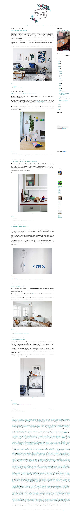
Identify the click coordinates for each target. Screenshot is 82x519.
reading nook (23, 481)
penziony (33, 474)
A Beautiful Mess (20, 419)
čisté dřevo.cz (56, 432)
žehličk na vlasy (43, 505)
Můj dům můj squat (20, 467)
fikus (51, 442)
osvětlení (56, 471)
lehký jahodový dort (61, 459)
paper (43, 472)
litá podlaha (21, 461)
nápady (67, 467)
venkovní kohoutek (54, 499)
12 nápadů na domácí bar (18, 339)
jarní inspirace (33, 453)
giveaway (49, 444)
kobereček (59, 455)
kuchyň (13, 458)
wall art (34, 501)
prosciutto (22, 479)
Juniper (61, 453)
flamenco (17, 443)
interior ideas (42, 452)
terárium (43, 492)
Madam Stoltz (14, 462)
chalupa (69, 448)
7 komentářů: (14, 278)
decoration (37, 435)
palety (24, 472)
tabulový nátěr (14, 492)
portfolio (51, 25)
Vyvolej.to (23, 501)
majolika (24, 462)
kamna (26, 454)
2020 (59, 63)
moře (38, 466)
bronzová (65, 427)
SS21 (52, 487)
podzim (61, 475)
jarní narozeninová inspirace (41, 453)
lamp (27, 459)
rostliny (67, 482)
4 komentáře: (14, 218)
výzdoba (27, 501)
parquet (54, 473)
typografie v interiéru (27, 495)
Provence (40, 479)
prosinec (26, 479)
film (53, 442)
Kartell (32, 454)
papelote (40, 472)
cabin (65, 428)
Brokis (53, 427)
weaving (60, 501)
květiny (21, 87)
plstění (40, 475)
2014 (59, 106)
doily (39, 438)
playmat (14, 475)
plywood (46, 475)
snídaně (53, 486)
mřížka (15, 467)
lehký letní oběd (67, 459)
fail (32, 155)
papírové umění (29, 473)
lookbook (36, 461)
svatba (47, 25)
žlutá (58, 505)
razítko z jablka (18, 481)
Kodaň (68, 455)
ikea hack (67, 449)
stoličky (30, 488)
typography (33, 495)
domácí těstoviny (59, 438)
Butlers (44, 428)
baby (53, 421)
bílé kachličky (60, 425)
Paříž (65, 473)
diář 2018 (68, 436)
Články (15, 87)
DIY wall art (28, 438)
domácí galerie (48, 438)
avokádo (36, 421)
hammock (51, 445)
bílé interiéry (54, 425)
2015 (59, 104)
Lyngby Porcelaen (58, 461)
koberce (52, 455)
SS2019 (49, 487)
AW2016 (39, 421)
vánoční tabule (36, 498)
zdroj (32, 81)
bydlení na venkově (53, 428)
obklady (38, 469)
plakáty (68, 474)
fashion (19, 442)
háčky (48, 445)
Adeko (39, 419)
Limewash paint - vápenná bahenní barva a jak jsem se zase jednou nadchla (60, 204)
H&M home (34, 445)
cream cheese (42, 431)
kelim (60, 454)
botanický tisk (20, 427)
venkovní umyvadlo (61, 499)
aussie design (21, 421)
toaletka (57, 493)
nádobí (45, 467)
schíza (66, 485)
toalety (65, 493)
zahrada (67, 502)
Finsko (68, 442)
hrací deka (41, 448)
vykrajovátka (51, 500)
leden (56, 459)
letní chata (26, 460)
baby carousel (57, 421)
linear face (65, 460)
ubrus (41, 495)
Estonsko (32, 441)
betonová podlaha (33, 425)
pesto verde (43, 474)
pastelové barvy (14, 474)
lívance (25, 461)
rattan (68, 480)
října (60, 75)
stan (54, 487)
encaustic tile (28, 441)
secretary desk (30, 485)
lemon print (15, 460)
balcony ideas (67, 421)
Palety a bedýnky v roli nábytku (60, 216)
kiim (66, 454)
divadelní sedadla (33, 437)
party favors (61, 473)
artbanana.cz (65, 420)
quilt (34, 480)
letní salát (36, 460)
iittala (58, 449)
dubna (60, 85)
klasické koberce (31, 455)
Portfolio (43, 155)
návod (20, 468)
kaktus (23, 454)
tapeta (21, 492)
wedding (63, 501)
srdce (36, 487)
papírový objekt (35, 473)
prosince (60, 71)
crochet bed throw (47, 431)
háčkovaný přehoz (43, 445)
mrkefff (59, 466)
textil (52, 492)
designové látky (40, 436)
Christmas (35, 449)
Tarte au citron (33, 492)
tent (40, 492)
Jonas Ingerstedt (56, 453)
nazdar (34, 468)
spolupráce (14, 487)
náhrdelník (49, 467)
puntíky (31, 480)
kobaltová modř (47, 455)
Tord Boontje (27, 494)
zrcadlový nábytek (19, 505)
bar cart (15, 404)
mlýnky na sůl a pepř (66, 465)
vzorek (30, 501)
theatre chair (64, 492)
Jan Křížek (25, 453)
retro (17, 482)
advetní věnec (34, 420)
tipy (26, 493)
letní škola (40, 460)
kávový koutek (52, 454)
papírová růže (18, 473)
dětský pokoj (58, 436)
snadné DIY (44, 486)
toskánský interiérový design (38, 494)
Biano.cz (49, 425)
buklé (30, 428)
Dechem (41, 435)
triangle (54, 494)
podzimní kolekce (66, 475)
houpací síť (14, 448)
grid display (20, 445)
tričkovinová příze (59, 494)
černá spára (32, 432)
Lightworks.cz (49, 460)
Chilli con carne (26, 449)
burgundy (40, 428)
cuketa (52, 431)
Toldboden (17, 494)
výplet (58, 500)
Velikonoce (14, 499)
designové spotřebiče (46, 436)
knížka (43, 455)
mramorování (55, 466)
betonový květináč (44, 425)
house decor (19, 448)
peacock (20, 474)
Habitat (38, 445)
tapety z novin (28, 492)
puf (21, 480)
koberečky (63, 455)
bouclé (30, 427)
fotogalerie (47, 443)
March (52, 462)
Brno (50, 427)
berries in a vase (24, 425)
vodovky (37, 500)
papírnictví (13, 473)
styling (55, 488)
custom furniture (61, 431)
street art (40, 488)
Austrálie (27, 421)
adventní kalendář (15, 420)
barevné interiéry (57, 422)
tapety (24, 492)
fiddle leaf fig (47, 442)
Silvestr (69, 485)
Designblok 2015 (34, 436)
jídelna (49, 453)
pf (52, 474)
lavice (53, 459)
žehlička (47, 505)
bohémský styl (38, 426)
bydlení (47, 428)
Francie (68, 443)
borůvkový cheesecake (60, 426)
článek (61, 432)
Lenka (21, 460)
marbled (44, 462)
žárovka (24, 505)
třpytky (18, 495)
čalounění (15, 155)
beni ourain (19, 425)
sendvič (48, 485)
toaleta (53, 493)
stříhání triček (48, 488)
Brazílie (35, 427)
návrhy (27, 468)
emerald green (18, 441)
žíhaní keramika (54, 505)
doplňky (64, 438)
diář (65, 436)
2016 (59, 70)
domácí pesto (54, 438)
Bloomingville (65, 425)
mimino (37, 465)
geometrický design (30, 444)
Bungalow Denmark (35, 428)
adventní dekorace (66, 419)
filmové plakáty (58, 442)
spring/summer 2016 (26, 487)
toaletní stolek (61, 493)
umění (59, 495)
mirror (48, 465)
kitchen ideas (28, 220)
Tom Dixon (22, 494)
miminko (33, 465)
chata (14, 449)
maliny (34, 462)
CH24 (55, 448)
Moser (47, 466)
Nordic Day (19, 469)
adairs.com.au (35, 419)
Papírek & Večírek (66, 472)
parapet (45, 473)
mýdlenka (25, 467)
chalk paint (58, 448)
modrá (13, 466)
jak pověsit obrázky (20, 453)
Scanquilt (17, 485)
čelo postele (19, 432)
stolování (36, 488)
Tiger (16, 493)
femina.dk (32, 442)
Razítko (13, 481)
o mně (56, 25)
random (57, 480)
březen (27, 428)
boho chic (43, 426)
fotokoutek (55, 443)
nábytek (36, 467)
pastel (68, 473)
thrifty (68, 492)
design (20, 436)
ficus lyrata (42, 442)
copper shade (30, 431)
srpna (60, 78)
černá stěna (36, 432)
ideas (24, 404)
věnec (41, 499)
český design (51, 432)
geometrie (36, 444)
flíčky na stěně (30, 443)
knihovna (36, 455)
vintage (14, 500)
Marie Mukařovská (63, 462)
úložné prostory (55, 495)
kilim (14, 455)
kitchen (22, 455)
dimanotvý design (15, 437)
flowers (41, 443)
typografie (21, 495)
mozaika (50, 466)
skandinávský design (16, 486)
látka (45, 459)
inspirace (31, 25)
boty (26, 427)
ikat (60, 449)
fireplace (13, 443)
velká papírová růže (33, 499)
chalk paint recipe (64, 448)
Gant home (24, 444)
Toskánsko (31, 494)
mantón (37, 462)
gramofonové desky (15, 445)
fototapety (63, 443)
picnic (55, 474)
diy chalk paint (48, 437)
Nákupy (53, 467)
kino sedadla (17, 455)
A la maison (25, 419)
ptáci (19, 480)
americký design (40, 420)
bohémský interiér (32, 426)
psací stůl (16, 480)
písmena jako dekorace (63, 474)
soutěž (67, 486)
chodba (31, 449)
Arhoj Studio (56, 420)
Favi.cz (22, 442)
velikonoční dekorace (20, 499)
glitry (68, 444)
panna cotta (27, 472)
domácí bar (21, 404)
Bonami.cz (48, 426)
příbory (61, 479)
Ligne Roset (54, 460)
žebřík (39, 505)
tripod (68, 494)
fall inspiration (58, 441)
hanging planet (60, 445)
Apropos (52, 420)
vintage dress (19, 500)
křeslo (41, 155)
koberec (56, 455)
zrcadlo (14, 505)
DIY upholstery (28, 155)
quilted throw (38, 480)
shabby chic (55, 485)
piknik (58, 474)
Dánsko (19, 435)
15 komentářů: (14, 86)
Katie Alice (40, 454)
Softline (64, 486)
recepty (42, 25)
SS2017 (46, 487)
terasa (46, 492)
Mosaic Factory (43, 466)
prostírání (30, 479)
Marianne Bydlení (56, 462)
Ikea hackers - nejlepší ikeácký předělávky (59, 191)
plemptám (27, 475)
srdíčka (39, 487)
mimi (29, 465)
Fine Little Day (63, 442)
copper (26, 431)
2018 (59, 66)
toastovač (68, 493)
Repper (68, 481)
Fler (25, 443)
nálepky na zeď (59, 467)
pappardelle (41, 473)
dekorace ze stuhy (55, 435)
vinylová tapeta (24, 500)
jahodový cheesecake (62, 452)
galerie (20, 444)
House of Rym (30, 448)
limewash (61, 460)
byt (14, 333)
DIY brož (43, 437)
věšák (66, 499)
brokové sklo (57, 427)
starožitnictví (58, 487)
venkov (44, 499)
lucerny (47, 461)
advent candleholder (59, 419)
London (28, 461)
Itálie (46, 452)
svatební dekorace (23, 489)
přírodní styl (65, 479)
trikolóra (64, 494)
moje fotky (16, 466)
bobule (16, 426)
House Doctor (24, 448)
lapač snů (37, 459)
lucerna (44, 461)
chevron (22, 449)
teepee (37, 492)
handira (55, 445)
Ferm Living (38, 442)
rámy (53, 480)
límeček (58, 460)
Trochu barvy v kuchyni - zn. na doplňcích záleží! (24, 161)
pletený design (36, 475)
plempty (31, 475)
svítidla (19, 491)
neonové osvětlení (50, 468)
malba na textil (29, 462)
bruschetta (23, 428)
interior (31, 452)
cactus (68, 428)
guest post (25, 445)
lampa (30, 459)
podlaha (53, 475)
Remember (46, 481)
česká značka (41, 432)
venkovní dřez (48, 499)
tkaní (45, 493)
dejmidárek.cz (45, 435)
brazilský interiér (40, 427)
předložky (43, 479)
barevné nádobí (16, 220)
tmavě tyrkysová (49, 493)
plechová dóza (23, 475)
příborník (57, 479)
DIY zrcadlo (33, 438)
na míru (32, 467)
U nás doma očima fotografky (63, 30)
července (60, 80)
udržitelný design (45, 495)
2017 (59, 68)
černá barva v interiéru (25, 432)
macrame (63, 461)
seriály (51, 485)
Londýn (32, 461)
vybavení (40, 500)
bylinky (58, 428)
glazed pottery (64, 444)
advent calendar (53, 419)
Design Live (24, 436)
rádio (42, 480)
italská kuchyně (50, 452)
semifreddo (38, 485)
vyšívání (19, 501)
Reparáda (61, 481)
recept (32, 481)
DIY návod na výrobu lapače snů (20, 226)
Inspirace (18, 87)
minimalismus (41, 465)
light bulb (44, 460)
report (64, 481)
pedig (23, 474)
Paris (48, 473)
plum (43, 475)
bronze (62, 427)
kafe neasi (64, 453)
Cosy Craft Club (35, 431)
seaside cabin (21, 485)
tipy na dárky (30, 493)
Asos (69, 420)
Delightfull (68, 435)
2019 (59, 65)
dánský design (23, 435)
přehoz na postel (49, 479)
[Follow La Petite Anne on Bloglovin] (62, 152)
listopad (17, 461)
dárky (29, 435)
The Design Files (58, 492)
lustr (53, 461)
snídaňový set (57, 486)
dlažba (37, 438)
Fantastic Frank (35, 293)
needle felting (41, 468)
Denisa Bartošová (15, 436)
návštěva (31, 468)
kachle (68, 453)
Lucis (50, 461)
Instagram (13, 452)
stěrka (16, 488)
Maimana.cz (20, 462)
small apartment (39, 486)
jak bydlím (14, 453)
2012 (59, 109)
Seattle (25, 485)
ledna (60, 90)
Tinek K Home (20, 493)
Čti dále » (13, 83)
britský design (46, 427)
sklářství (23, 486)
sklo (32, 486)
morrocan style (34, 466)
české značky (46, 432)
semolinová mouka (43, 485)
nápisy (13, 468)
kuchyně (31, 220)
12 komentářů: (14, 153)
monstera (24, 87)
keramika (63, 454)
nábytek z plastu (41, 467)
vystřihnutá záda (14, 501)
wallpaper (45, 501)
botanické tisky (14, 427)
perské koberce (38, 474)
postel (17, 478)
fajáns (46, 441)
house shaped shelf (35, 448)
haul (69, 445)
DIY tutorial (17, 438)
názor (37, 468)
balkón (27, 422)
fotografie (51, 443)
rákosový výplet (49, 480)
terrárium (49, 492)
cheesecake (17, 449)
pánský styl (32, 472)
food (43, 443)
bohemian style (26, 426)
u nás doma (37, 495)
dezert (62, 436)
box (32, 427)
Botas (24, 427)
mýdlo (29, 467)
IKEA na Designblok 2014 (41, 101)
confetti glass (17, 431)
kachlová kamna (18, 454)
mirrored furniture (52, 465)
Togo (14, 494)
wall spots (41, 501)
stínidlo (19, 488)
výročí (61, 500)
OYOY (16, 472)
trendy (51, 494)
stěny (13, 488)
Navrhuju (23, 468)
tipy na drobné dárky (36, 493)
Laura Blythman (49, 459)
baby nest (62, 421)
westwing (67, 501)
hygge (52, 448)
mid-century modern (20, 465)
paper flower (47, 472)
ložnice (40, 461)
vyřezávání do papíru (66, 500)
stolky (30, 404)
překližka (53, 479)
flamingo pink (22, 443)
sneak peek (48, 486)
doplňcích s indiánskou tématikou (29, 229)
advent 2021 (47, 419)
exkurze (36, 441)
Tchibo (13, 493)
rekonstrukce (42, 481)
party (57, 473)
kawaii (56, 454)
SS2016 (42, 487)
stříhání (44, 488)
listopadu (60, 73)
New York (59, 468)
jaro (46, 453)
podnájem (57, 475)
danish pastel (15, 435)
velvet (38, 499)
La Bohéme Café (19, 459)
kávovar (48, 454)
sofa (60, 486)
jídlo (52, 453)
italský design (55, 452)
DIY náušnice (58, 437)
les (23, 460)
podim (49, 475)
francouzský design (15, 444)
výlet (55, 500)
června (60, 81)
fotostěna (60, 443)
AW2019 (43, 421)
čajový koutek (67, 431)
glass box (59, 444)
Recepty (36, 481)
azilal (46, 421)
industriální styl (52, 450)
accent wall (30, 419)
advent (43, 419)
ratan (59, 480)
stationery (67, 487)
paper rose (52, 472)
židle (50, 505)
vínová (69, 499)
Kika (69, 454)
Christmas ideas (40, 449)
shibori (63, 485)
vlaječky (33, 500)
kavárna (44, 454)
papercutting (56, 472)
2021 (59, 61)
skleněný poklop (28, 486)
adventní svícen (22, 420)
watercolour (56, 501)
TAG (18, 492)
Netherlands (55, 468)
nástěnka (16, 468)
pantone (36, 472)
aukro (17, 421)
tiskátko (41, 493)
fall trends (67, 441)
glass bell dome (54, 444)
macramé (67, 461)
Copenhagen (21, 431)
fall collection (52, 441)
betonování (38, 425)
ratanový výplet (64, 480)
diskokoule (28, 437)
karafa (29, 454)
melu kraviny (14, 465)
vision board (29, 500)
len (18, 460)
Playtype (18, 475)
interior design (36, 452)
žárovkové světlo (28, 505)
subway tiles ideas (60, 488)
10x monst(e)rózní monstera (19, 30)
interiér (28, 333)
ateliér (14, 421)
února (60, 88)
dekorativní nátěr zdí (63, 435)
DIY (21, 155)
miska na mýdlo (59, 465)
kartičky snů (35, 454)
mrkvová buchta (63, 466)
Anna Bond (45, 420)
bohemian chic (20, 426)
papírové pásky (24, 473)
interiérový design (25, 452)
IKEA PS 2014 (37, 155)
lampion (34, 459)
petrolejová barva (48, 474)
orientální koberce (40, 471)
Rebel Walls (28, 481)
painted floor (20, 472)
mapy (41, 462)
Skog (34, 486)
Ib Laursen (50, 449)
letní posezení (32, 460)
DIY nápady (53, 437)
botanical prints (66, 426)
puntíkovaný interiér (26, 480)
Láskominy (41, 459)
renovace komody (55, 481)
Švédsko (50, 491)
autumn (32, 421)
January (29, 453)
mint (45, 465)
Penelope (29, 474)
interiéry (26, 25)
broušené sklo (19, 428)
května (60, 83)
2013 (59, 107)
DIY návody (37, 25)
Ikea (33, 155)
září (59, 76)
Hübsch (45, 448)
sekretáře (34, 485)
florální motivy (35, 443)
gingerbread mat (41, 444)
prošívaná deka (35, 479)
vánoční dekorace (24, 498)
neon (45, 468)
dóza (68, 438)
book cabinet (53, 426)
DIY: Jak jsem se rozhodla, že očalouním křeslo (23, 94)
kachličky (13, 454)
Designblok (29, 436)
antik (49, 420)
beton (29, 425)
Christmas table (45, 449)
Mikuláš (26, 465)
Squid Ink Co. (32, 487)
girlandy (46, 444)
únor (62, 495)
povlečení (34, 478)
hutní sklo (48, 448)
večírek (59, 498)
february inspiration (27, 442)
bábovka (50, 421)
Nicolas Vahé (64, 468)
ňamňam (63, 467)
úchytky (50, 495)
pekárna (26, 474)
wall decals (37, 501)
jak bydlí (67, 452)
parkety (51, 473)
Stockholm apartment (24, 488)
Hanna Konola (65, 445)
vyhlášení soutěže (45, 500)
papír (60, 472)
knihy (40, 455)
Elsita (14, 441)
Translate (64, 128)
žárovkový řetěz (34, 505)
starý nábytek (63, 487)
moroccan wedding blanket (27, 466)
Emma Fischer (23, 441)
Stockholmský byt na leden (18, 286)
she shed (59, 485)
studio (52, 488)
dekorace (49, 435)
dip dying (21, 437)
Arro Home (61, 420)
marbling (48, 462)
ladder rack (24, 459)
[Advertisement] (63, 160)
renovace (50, 481)
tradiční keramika (46, 494)
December (32, 435)
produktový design (17, 479)
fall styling (63, 441)
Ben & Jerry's (14, 425)
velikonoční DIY (26, 499)
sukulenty (65, 488)
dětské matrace (53, 436)
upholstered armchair (48, 155)
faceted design (40, 441)
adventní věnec (28, 420)
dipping (25, 437)
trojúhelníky (14, 495)
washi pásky (50, 501)
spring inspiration (19, 487)
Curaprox (56, 431)
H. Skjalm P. (30, 445)
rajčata (45, 480)
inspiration (67, 450)
